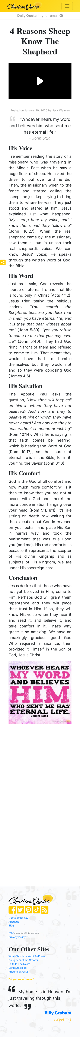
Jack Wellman (61, 110)
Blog (11, 925)
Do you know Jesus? (21, 979)
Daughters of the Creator (23, 960)
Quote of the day (18, 917)
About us (14, 921)
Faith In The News (19, 964)
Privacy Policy (17, 937)
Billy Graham (58, 1012)
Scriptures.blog (17, 967)
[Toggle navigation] (67, 6)
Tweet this (62, 1019)
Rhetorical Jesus (18, 971)
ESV (11, 933)
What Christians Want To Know (27, 956)
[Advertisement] (42, 761)
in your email (38, 15)
